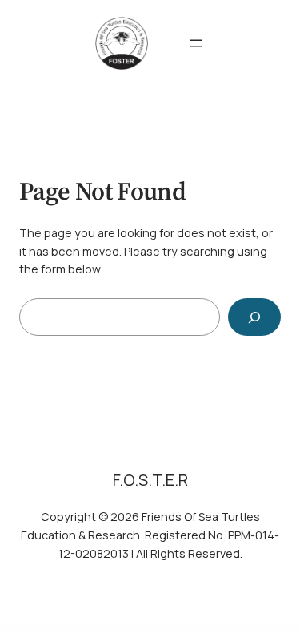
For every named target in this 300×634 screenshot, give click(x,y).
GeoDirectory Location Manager (164, 629)
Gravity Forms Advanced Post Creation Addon (136, 629)
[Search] (254, 317)
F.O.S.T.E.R (150, 480)
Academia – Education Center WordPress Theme (237, 629)
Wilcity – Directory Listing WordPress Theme (103, 629)
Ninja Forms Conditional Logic (188, 629)
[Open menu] (196, 43)
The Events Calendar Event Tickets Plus (269, 629)
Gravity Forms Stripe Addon (209, 629)
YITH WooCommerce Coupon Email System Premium (67, 629)
